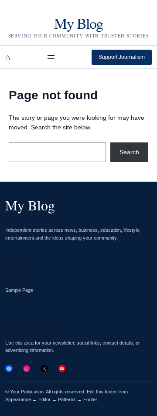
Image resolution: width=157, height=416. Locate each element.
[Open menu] (51, 57)
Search (129, 152)
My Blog (78, 23)
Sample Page (19, 290)
